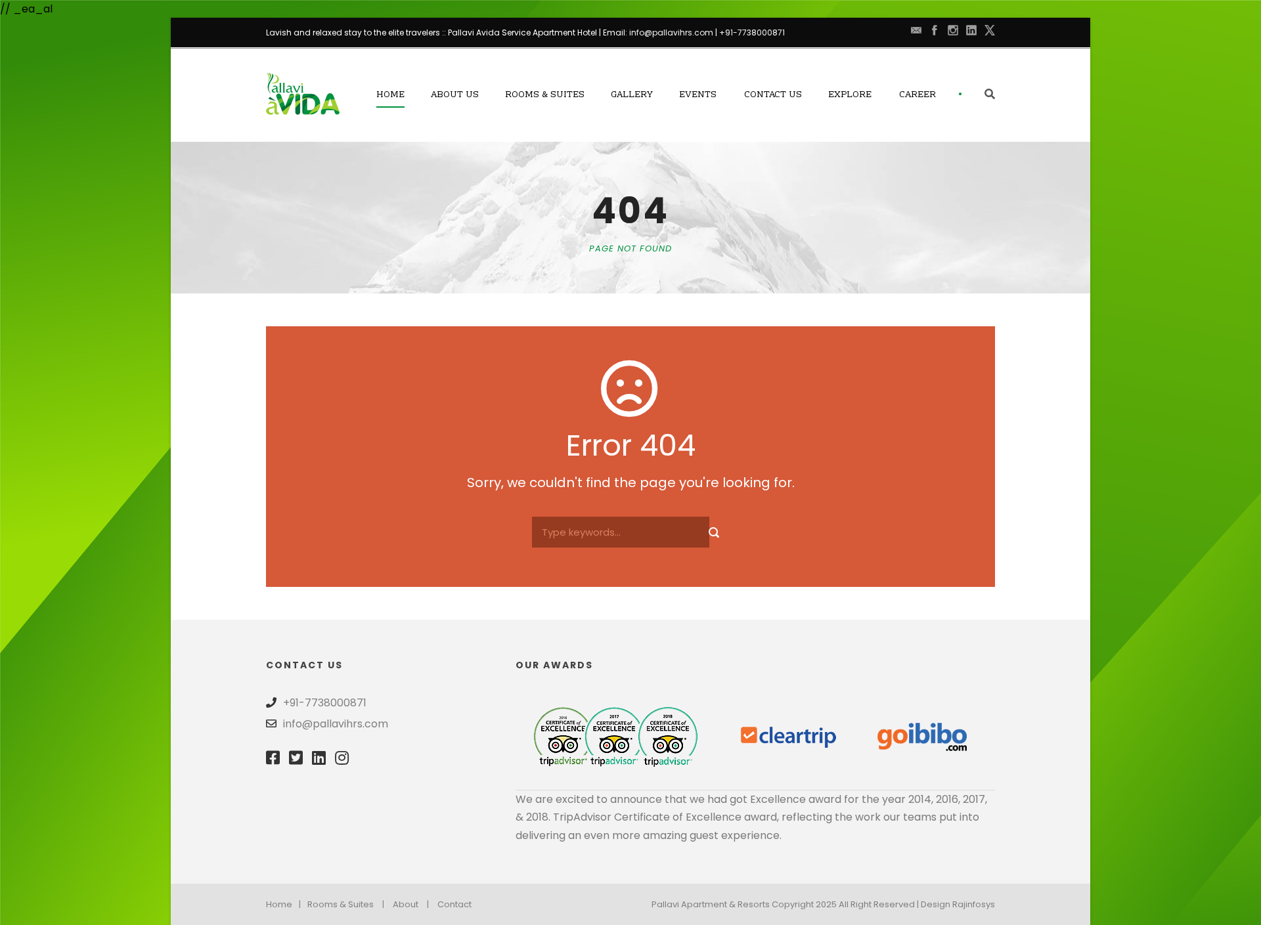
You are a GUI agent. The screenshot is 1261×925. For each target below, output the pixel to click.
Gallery (632, 95)
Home (390, 95)
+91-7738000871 (752, 32)
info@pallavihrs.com (671, 32)
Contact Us (773, 95)
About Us (455, 95)
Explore (850, 95)
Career (917, 95)
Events (698, 95)
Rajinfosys (973, 904)
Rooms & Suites (545, 95)
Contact (454, 904)
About (405, 904)
